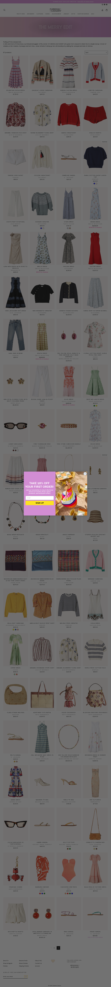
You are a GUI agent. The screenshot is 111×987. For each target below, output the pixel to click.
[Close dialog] (85, 473)
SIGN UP (40, 503)
